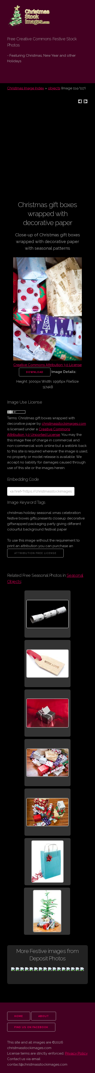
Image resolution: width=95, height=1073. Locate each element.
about (43, 1016)
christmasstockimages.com (64, 424)
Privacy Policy (76, 1053)
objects (54, 88)
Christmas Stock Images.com (26, 12)
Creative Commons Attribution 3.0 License (47, 365)
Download (34, 372)
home (18, 1016)
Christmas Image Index (25, 88)
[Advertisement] (47, 152)
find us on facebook (31, 1027)
